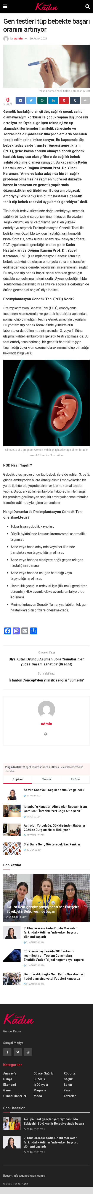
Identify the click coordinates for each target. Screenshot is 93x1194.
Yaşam (68, 1090)
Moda (38, 1096)
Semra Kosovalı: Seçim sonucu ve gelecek (54, 790)
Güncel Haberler (14, 1096)
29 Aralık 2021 (38, 38)
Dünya (7, 1079)
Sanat (68, 1084)
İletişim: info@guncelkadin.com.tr (24, 1175)
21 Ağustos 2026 (17, 917)
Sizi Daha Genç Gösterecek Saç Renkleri (52, 844)
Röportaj (70, 1073)
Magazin (40, 1090)
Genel (7, 1090)
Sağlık (68, 1079)
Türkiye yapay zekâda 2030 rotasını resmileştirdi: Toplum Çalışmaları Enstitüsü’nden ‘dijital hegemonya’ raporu (54, 955)
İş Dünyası (41, 1084)
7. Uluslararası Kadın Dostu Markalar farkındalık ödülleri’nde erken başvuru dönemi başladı (51, 932)
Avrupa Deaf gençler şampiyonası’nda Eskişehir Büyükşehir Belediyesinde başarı (42, 909)
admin (18, 38)
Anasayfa (9, 1073)
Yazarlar (70, 1096)
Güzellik (39, 1079)
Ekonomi (9, 1084)
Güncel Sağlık (43, 1073)
